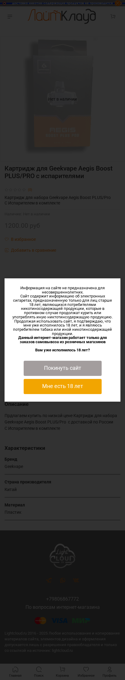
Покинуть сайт (62, 368)
